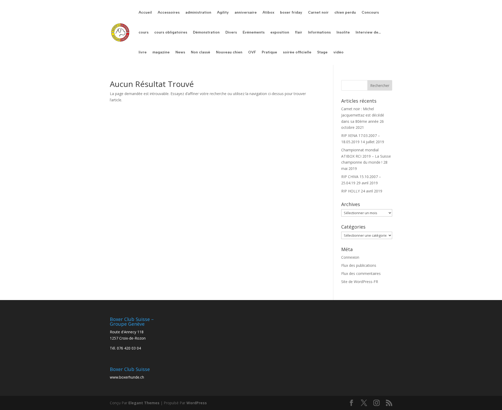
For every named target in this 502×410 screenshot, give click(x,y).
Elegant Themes (143, 402)
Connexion (350, 257)
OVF (252, 52)
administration (198, 12)
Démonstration (206, 32)
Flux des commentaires (361, 273)
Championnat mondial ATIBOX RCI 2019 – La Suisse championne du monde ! (366, 156)
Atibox (268, 12)
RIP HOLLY (350, 191)
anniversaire (246, 12)
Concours (370, 12)
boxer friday (291, 12)
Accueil (145, 12)
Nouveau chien (229, 52)
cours (144, 32)
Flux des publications (358, 265)
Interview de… (368, 32)
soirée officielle (297, 52)
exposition (279, 32)
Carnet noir (318, 12)
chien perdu (345, 12)
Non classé (200, 52)
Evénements (254, 32)
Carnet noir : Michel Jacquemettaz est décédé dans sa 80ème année (362, 115)
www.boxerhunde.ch (127, 377)
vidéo (338, 52)
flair (298, 32)
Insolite (343, 32)
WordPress (196, 402)
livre (143, 52)
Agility (223, 12)
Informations (319, 32)
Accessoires (169, 12)
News (180, 52)
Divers (231, 32)
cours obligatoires (170, 32)
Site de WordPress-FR (359, 281)
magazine (161, 52)
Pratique (269, 52)
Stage (322, 52)
